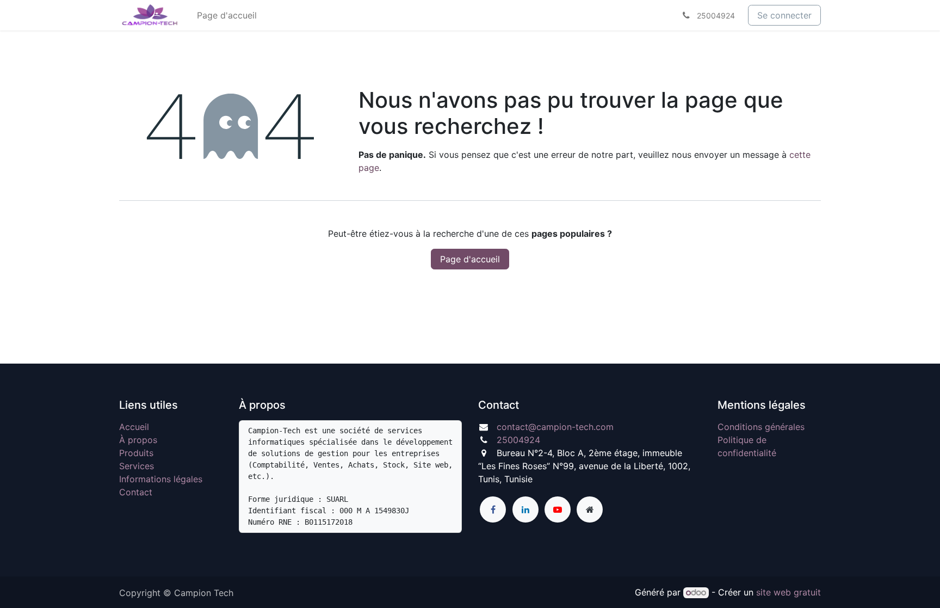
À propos (138, 439)
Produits (136, 452)
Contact (135, 492)
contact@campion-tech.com (555, 426)
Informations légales (160, 479)
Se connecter (784, 15)
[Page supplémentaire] (590, 509)
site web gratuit (788, 592)
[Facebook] (493, 509)
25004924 (518, 439)
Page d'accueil (470, 259)
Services (136, 465)
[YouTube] (558, 509)
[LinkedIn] (525, 509)
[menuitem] (227, 15)
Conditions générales (761, 426)
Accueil (134, 426)
